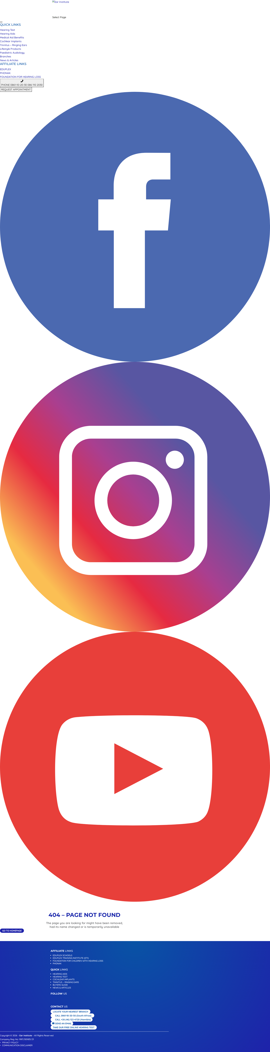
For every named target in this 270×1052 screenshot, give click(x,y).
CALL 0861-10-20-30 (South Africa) (73, 1015)
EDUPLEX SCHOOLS (62, 955)
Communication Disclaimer (17, 1045)
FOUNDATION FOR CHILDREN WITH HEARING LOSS (78, 960)
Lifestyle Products (10, 48)
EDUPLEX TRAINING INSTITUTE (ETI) (71, 958)
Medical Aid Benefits (12, 37)
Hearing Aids (7, 33)
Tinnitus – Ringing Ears (13, 45)
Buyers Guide (60, 985)
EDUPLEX (5, 69)
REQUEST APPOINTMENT (85, 13)
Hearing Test (7, 29)
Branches (5, 56)
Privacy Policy (10, 1042)
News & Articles (9, 60)
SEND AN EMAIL (63, 1023)
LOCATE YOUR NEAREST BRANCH (70, 1011)
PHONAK (5, 73)
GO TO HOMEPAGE (12, 930)
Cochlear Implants (11, 41)
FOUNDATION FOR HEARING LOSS (20, 76)
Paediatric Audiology (12, 52)
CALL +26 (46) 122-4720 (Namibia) (73, 1019)
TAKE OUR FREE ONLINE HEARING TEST (73, 1027)
